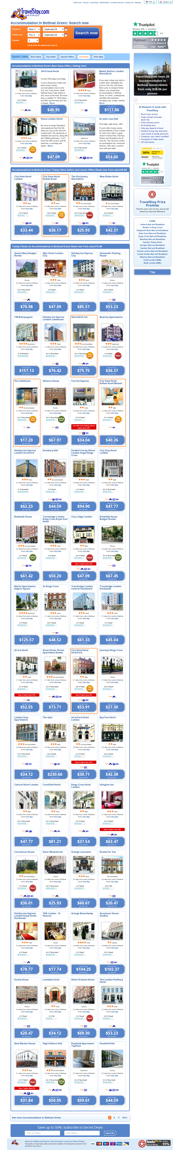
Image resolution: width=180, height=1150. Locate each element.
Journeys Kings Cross (111, 650)
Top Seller (51, 57)
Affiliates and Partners (41, 1141)
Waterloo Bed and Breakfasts (152, 257)
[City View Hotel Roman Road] (55, 192)
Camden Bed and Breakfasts (152, 248)
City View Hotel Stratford (79, 651)
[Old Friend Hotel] (26, 79)
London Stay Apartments (21, 718)
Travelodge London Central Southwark (82, 587)
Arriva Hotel (21, 650)
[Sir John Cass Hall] (84, 126)
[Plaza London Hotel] (26, 126)
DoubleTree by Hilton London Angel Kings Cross (83, 453)
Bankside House (23, 516)
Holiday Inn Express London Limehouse (53, 318)
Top (152, 272)
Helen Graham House (82, 979)
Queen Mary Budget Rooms (25, 254)
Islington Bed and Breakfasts (152, 245)
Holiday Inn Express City (82, 254)
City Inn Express (80, 380)
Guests (15, 40)
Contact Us (129, 2)
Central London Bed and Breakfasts (152, 251)
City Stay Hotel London (108, 451)
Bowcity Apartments (111, 317)
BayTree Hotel (108, 717)
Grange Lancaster (81, 851)
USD (150, 2)
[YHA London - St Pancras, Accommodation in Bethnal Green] (55, 931)
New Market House (24, 1043)
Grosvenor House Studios (109, 914)
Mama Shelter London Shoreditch (111, 72)
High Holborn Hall (52, 1043)
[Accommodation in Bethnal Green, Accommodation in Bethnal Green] (27, 268)
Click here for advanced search (42, 45)
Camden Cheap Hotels (152, 242)
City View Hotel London (23, 177)
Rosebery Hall (50, 450)
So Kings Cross (51, 586)
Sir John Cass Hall (108, 118)
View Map (98, 57)
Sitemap (138, 2)
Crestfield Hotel (52, 784)
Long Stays (94, 2)
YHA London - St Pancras (51, 914)
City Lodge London (81, 516)
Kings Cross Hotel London (81, 786)
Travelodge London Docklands (110, 587)
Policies (82, 1141)
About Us (28, 1141)
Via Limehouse (22, 380)
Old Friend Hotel (50, 71)
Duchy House (21, 979)
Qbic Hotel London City (53, 254)
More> (52, 103)
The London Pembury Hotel (111, 981)
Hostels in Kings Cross (152, 228)
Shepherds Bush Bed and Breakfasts (152, 230)
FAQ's (75, 1141)
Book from (53, 109)
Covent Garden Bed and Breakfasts (152, 254)
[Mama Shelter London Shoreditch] (84, 79)
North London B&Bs (152, 263)
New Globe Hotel (109, 176)
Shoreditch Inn (79, 317)
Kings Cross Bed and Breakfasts (152, 236)
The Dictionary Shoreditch (79, 177)
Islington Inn (107, 784)
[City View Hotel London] (27, 192)
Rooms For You (108, 851)
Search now (86, 33)
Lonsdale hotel (51, 979)
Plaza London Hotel (52, 118)
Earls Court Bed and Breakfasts (152, 233)
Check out (17, 35)
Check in (16, 29)
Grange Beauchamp (82, 913)
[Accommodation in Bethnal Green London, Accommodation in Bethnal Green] (27, 665)
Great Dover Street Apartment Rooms (53, 651)
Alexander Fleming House (110, 254)
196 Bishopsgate (23, 317)
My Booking (104, 2)
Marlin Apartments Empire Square (25, 587)
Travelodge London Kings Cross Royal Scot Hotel (55, 519)
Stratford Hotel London (80, 718)
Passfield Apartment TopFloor (82, 1044)
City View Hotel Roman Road (51, 177)
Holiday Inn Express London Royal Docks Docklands (25, 916)
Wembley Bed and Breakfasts (152, 239)
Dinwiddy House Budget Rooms (108, 518)
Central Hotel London (26, 784)
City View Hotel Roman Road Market (111, 382)
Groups (85, 2)
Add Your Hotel (56, 1141)
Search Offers (67, 57)
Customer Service (116, 2)
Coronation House (24, 851)
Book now (77, 2)
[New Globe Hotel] (112, 192)
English (166, 2)
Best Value (36, 57)
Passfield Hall (107, 1043)
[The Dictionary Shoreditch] (83, 192)
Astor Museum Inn (53, 851)
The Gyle (47, 717)
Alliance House (51, 380)
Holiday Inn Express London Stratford (25, 451)
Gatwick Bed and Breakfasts (152, 225)
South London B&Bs (152, 260)
